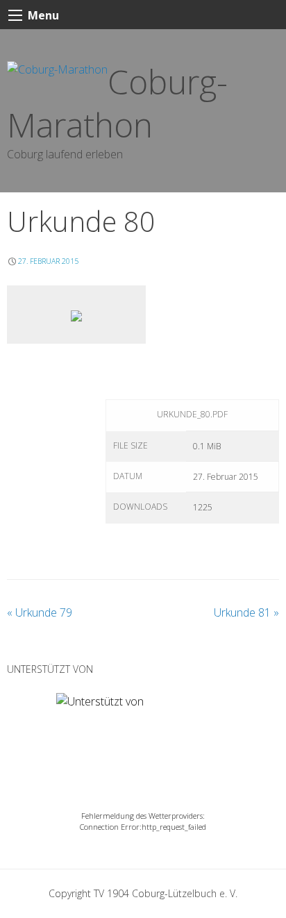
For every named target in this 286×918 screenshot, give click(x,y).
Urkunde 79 (39, 612)
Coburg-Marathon (117, 103)
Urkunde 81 (246, 612)
